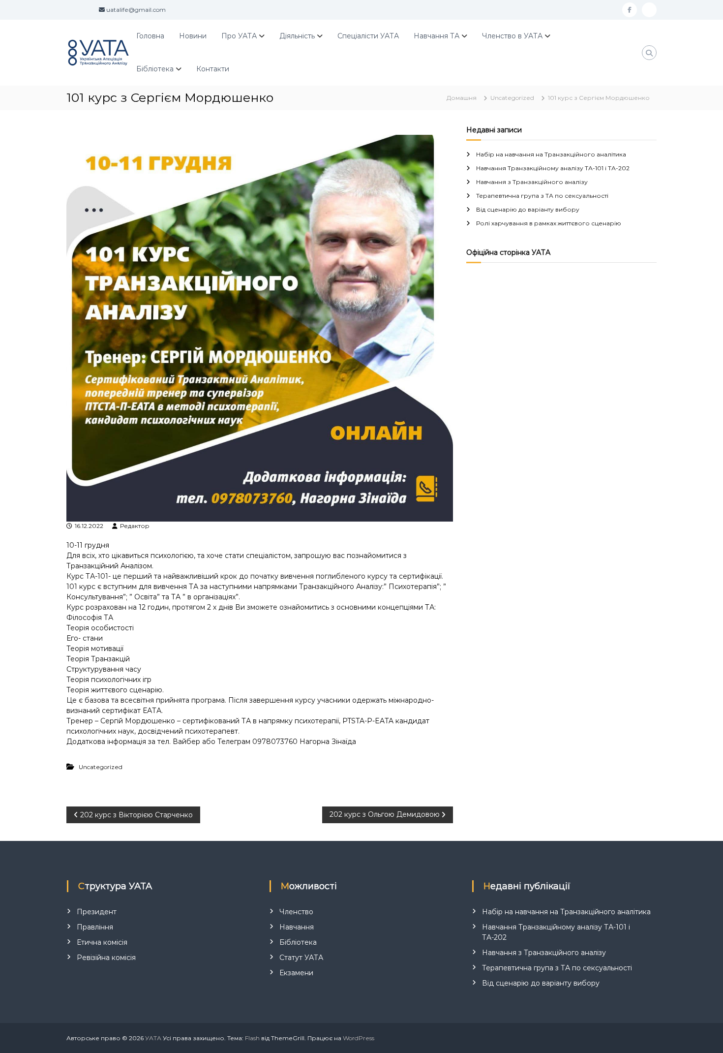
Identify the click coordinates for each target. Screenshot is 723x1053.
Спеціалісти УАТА (368, 35)
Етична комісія (102, 942)
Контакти (212, 68)
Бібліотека (155, 68)
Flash (252, 1038)
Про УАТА (239, 35)
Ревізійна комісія (106, 957)
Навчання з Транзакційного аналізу (532, 182)
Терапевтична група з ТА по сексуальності (542, 195)
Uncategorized (512, 97)
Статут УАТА (301, 957)
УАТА (153, 1038)
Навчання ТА (436, 35)
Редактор (135, 525)
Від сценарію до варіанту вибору (527, 209)
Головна (150, 35)
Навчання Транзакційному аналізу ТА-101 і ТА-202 (553, 168)
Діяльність (297, 35)
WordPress (358, 1038)
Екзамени (296, 972)
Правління (95, 927)
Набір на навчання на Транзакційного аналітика (551, 154)
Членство (296, 911)
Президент (97, 911)
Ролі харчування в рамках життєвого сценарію (548, 223)
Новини (193, 35)
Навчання (296, 927)
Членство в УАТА (512, 35)
